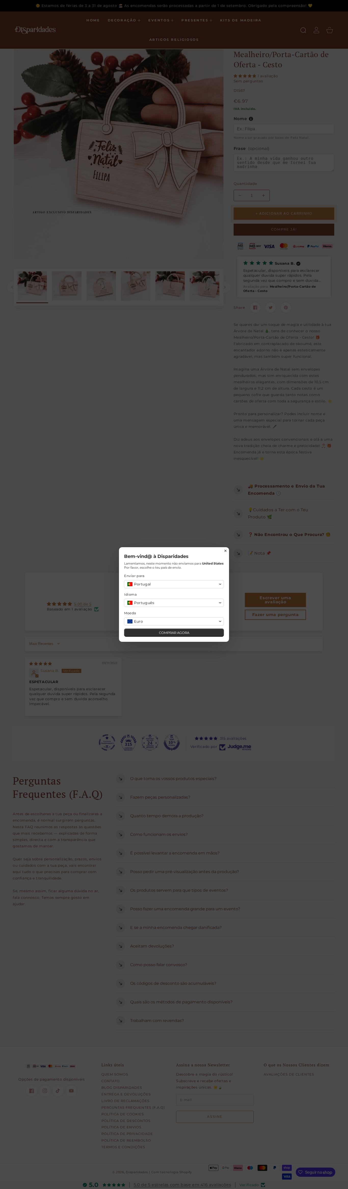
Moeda (130, 613)
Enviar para (134, 576)
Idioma (130, 594)
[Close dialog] (225, 550)
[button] (174, 584)
